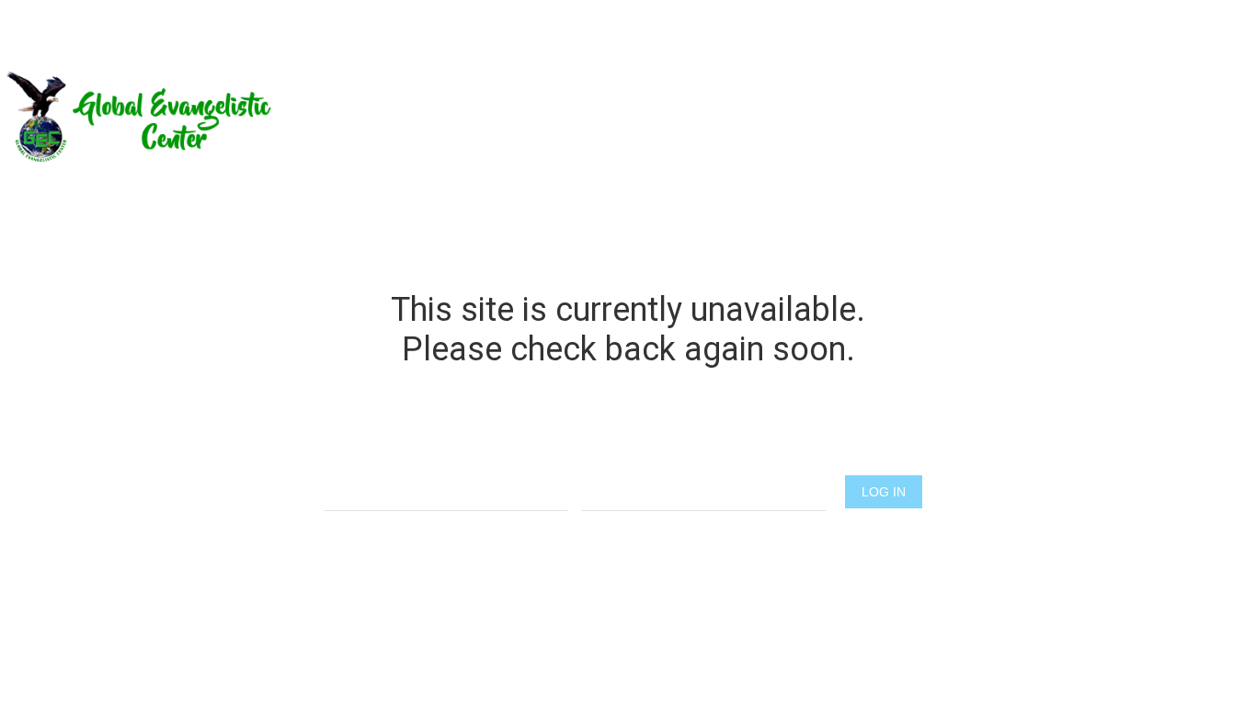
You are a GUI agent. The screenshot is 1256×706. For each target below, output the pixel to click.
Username (446, 456)
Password (704, 456)
